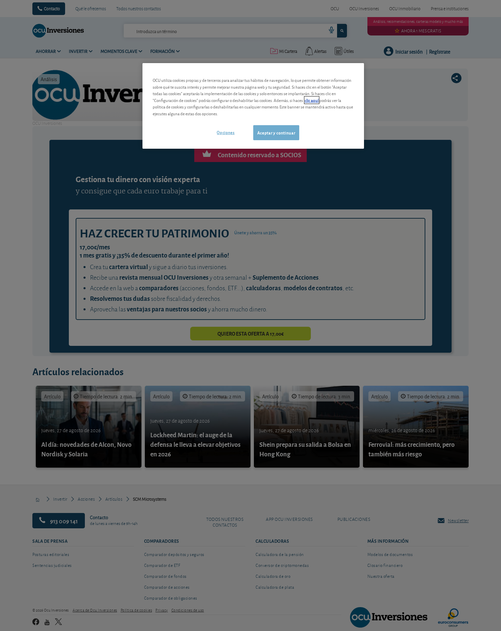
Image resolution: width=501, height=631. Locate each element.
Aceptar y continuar (276, 132)
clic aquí (312, 100)
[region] (253, 106)
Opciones (225, 132)
